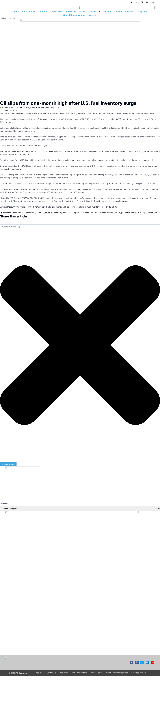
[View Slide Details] (22, 468)
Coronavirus (30, 213)
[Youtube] (152, 662)
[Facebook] (131, 2)
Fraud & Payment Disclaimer (116, 673)
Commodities (18, 213)
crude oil (49, 213)
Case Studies (28, 12)
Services (92, 12)
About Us (39, 673)
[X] (137, 2)
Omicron (93, 213)
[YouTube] (152, 2)
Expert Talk (56, 12)
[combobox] (80, 226)
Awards (107, 12)
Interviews (71, 12)
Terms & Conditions (79, 673)
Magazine (142, 12)
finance (66, 213)
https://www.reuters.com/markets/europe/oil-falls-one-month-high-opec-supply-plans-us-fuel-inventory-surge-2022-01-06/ (62, 207)
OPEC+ (117, 213)
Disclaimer (64, 673)
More (91, 15)
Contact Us (51, 673)
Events (118, 12)
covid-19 (40, 213)
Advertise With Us (138, 673)
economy (58, 213)
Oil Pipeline (75, 213)
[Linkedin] (147, 2)
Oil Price (85, 213)
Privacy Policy (96, 673)
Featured (129, 12)
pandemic (125, 213)
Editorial (43, 12)
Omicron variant (106, 213)
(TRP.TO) (25, 198)
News (82, 12)
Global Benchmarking (74, 15)
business (7, 213)
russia (133, 213)
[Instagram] (142, 2)
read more (30, 131)
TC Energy (141, 213)
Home (16, 12)
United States (153, 213)
